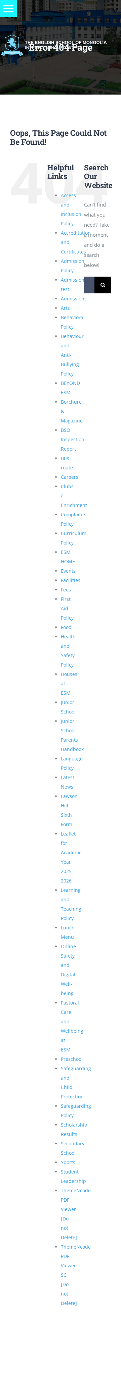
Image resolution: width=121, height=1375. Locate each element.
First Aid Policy (67, 608)
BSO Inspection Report (72, 439)
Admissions (74, 298)
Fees (66, 589)
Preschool (72, 1059)
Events (68, 571)
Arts (65, 308)
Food (66, 627)
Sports (68, 1162)
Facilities (70, 580)
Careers (69, 477)
